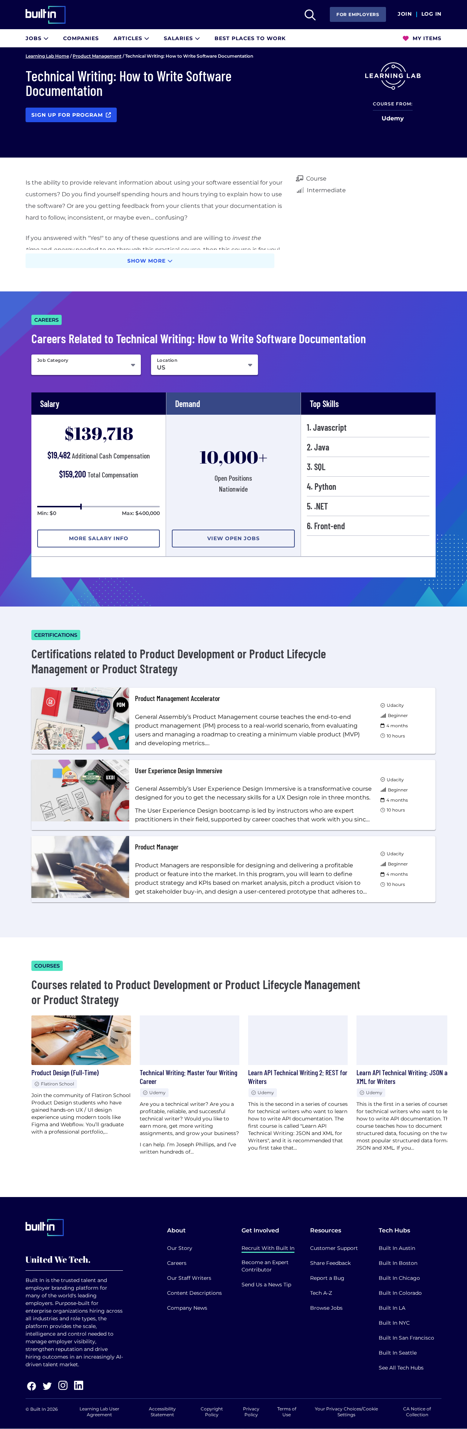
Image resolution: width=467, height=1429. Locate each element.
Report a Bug (327, 1278)
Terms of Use (286, 1411)
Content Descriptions (194, 1293)
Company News (187, 1308)
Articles (128, 38)
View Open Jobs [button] (233, 538)
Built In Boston (398, 1263)
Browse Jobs (326, 1308)
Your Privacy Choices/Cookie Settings (346, 1411)
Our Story (179, 1248)
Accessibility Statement (162, 1411)
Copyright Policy (212, 1411)
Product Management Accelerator (177, 698)
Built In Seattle (398, 1352)
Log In (431, 14)
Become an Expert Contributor (265, 1266)
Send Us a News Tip (266, 1284)
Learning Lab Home (47, 56)
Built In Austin (397, 1248)
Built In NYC (394, 1323)
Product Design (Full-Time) (65, 1072)
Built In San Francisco (406, 1338)
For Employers (357, 14)
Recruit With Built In (268, 1248)
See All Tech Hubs (401, 1367)
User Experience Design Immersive (178, 770)
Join (405, 14)
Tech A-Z (321, 1293)
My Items (426, 38)
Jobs (34, 38)
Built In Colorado (400, 1293)
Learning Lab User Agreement (99, 1411)
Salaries (179, 38)
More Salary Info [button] (98, 538)
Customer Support (334, 1248)
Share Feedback (330, 1263)
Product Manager (156, 846)
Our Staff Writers (189, 1278)
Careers (176, 1263)
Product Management (97, 56)
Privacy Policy (251, 1411)
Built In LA (392, 1308)
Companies (81, 38)
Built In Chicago (399, 1278)
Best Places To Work (250, 38)
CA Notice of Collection (417, 1411)
